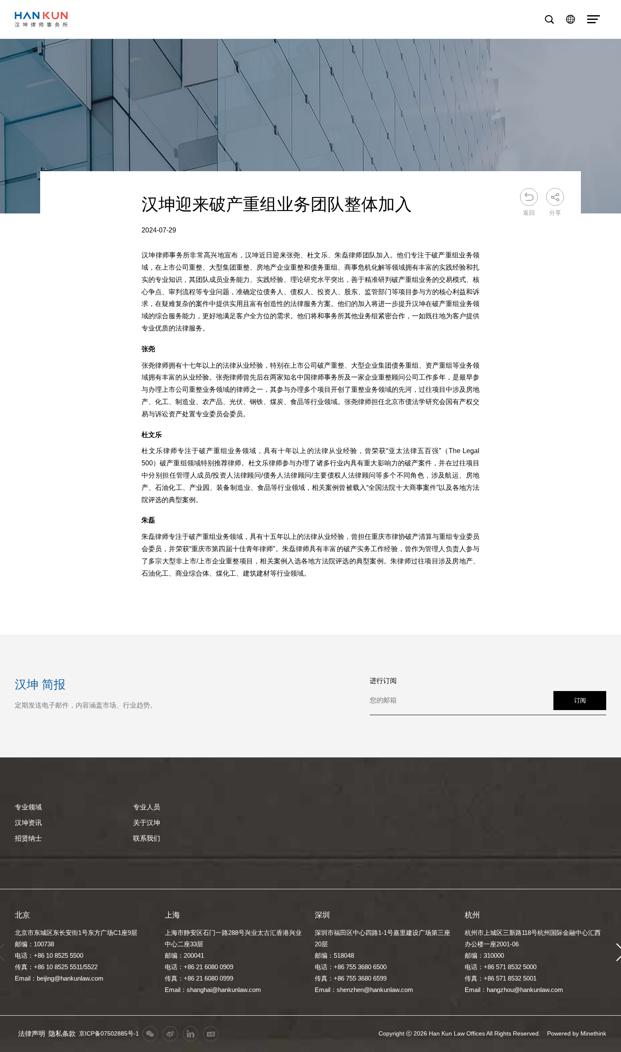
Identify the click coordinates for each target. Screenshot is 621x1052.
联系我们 (146, 838)
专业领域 (28, 807)
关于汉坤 (146, 822)
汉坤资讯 (28, 822)
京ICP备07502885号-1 (109, 1033)
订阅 (580, 700)
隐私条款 (62, 1033)
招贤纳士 (28, 838)
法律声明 (31, 1033)
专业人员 (146, 807)
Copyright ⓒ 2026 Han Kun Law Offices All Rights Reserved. (459, 1033)
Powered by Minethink (576, 1033)
